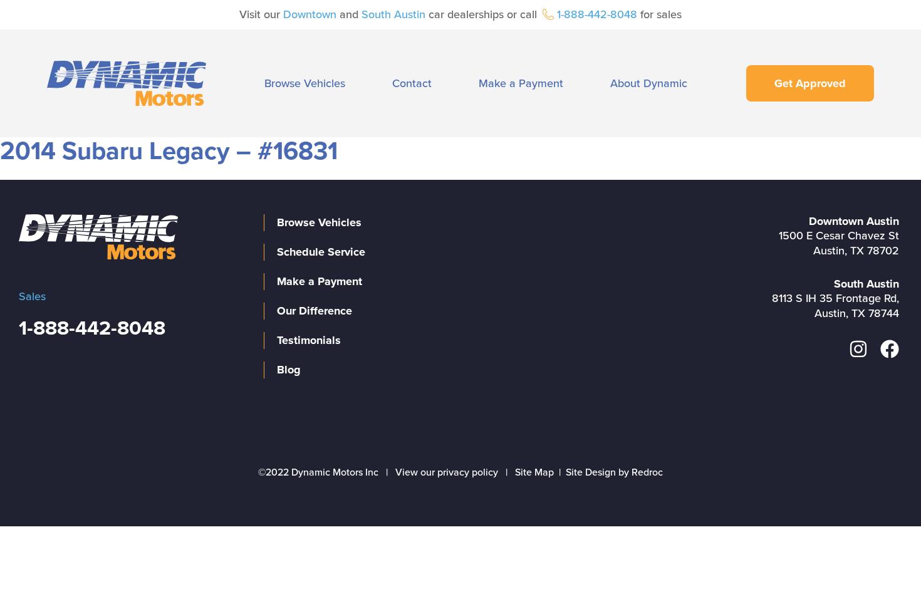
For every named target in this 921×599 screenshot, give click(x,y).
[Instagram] (858, 349)
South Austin (393, 14)
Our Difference (314, 311)
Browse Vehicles (304, 83)
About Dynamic (648, 83)
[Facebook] (889, 349)
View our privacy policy (446, 472)
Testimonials (309, 340)
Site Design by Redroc (614, 472)
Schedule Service (321, 252)
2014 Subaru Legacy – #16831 (169, 151)
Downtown (309, 14)
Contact (412, 83)
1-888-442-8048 (597, 14)
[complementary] (883, 561)
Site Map (534, 472)
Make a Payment (521, 83)
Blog (289, 370)
